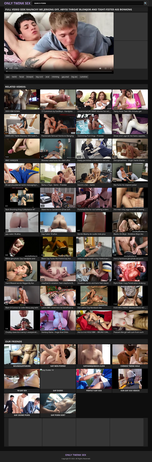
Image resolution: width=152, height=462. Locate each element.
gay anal (65, 77)
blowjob (29, 77)
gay (7, 77)
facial (21, 77)
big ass (74, 77)
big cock (39, 77)
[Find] (145, 3)
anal (47, 77)
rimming (55, 77)
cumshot (83, 77)
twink (14, 77)
